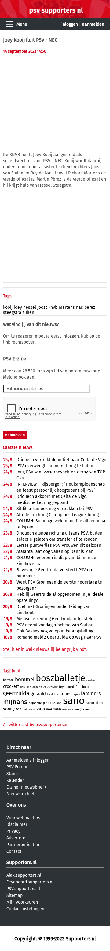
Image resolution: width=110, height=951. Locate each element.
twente (31, 709)
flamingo (82, 687)
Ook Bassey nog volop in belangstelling (54, 631)
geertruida (16, 693)
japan (76, 694)
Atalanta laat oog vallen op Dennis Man (55, 551)
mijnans (15, 702)
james (66, 693)
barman (8, 680)
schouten (94, 702)
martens (67, 307)
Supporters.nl (21, 862)
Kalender (15, 780)
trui (25, 709)
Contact (13, 851)
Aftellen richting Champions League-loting (57, 514)
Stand (12, 773)
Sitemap (14, 895)
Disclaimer (16, 824)
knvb (52, 307)
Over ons (16, 805)
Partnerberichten (22, 844)
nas (79, 307)
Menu (21, 24)
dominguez (39, 686)
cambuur (91, 680)
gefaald (38, 693)
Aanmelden (17, 760)
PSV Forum (16, 767)
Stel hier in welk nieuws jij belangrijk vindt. (45, 649)
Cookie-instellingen (25, 909)
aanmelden (93, 24)
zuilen (28, 312)
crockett (11, 686)
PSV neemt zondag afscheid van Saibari (55, 625)
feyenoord (66, 687)
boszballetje (60, 678)
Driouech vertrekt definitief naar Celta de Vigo (61, 459)
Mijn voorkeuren (22, 902)
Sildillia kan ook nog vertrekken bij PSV (54, 508)
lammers (91, 693)
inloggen (69, 24)
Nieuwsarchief (20, 793)
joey (18, 307)
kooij (8, 307)
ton (18, 709)
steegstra (12, 312)
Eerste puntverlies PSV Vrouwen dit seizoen (58, 545)
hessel (29, 307)
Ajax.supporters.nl (23, 875)
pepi (47, 702)
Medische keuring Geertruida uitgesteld (55, 618)
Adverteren (17, 838)
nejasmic (35, 703)
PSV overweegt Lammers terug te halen (54, 465)
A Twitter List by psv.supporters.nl (35, 724)
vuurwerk (67, 709)
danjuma (25, 686)
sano (74, 701)
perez (89, 307)
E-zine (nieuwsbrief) (26, 787)
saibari (57, 703)
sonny (9, 709)
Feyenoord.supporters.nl (29, 882)
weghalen (82, 709)
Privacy (13, 831)
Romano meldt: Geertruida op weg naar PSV (58, 637)
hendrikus (52, 694)
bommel (25, 679)
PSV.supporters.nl (23, 888)
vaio (41, 709)
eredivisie (52, 687)
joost (42, 307)
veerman (53, 709)
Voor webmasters (23, 817)
